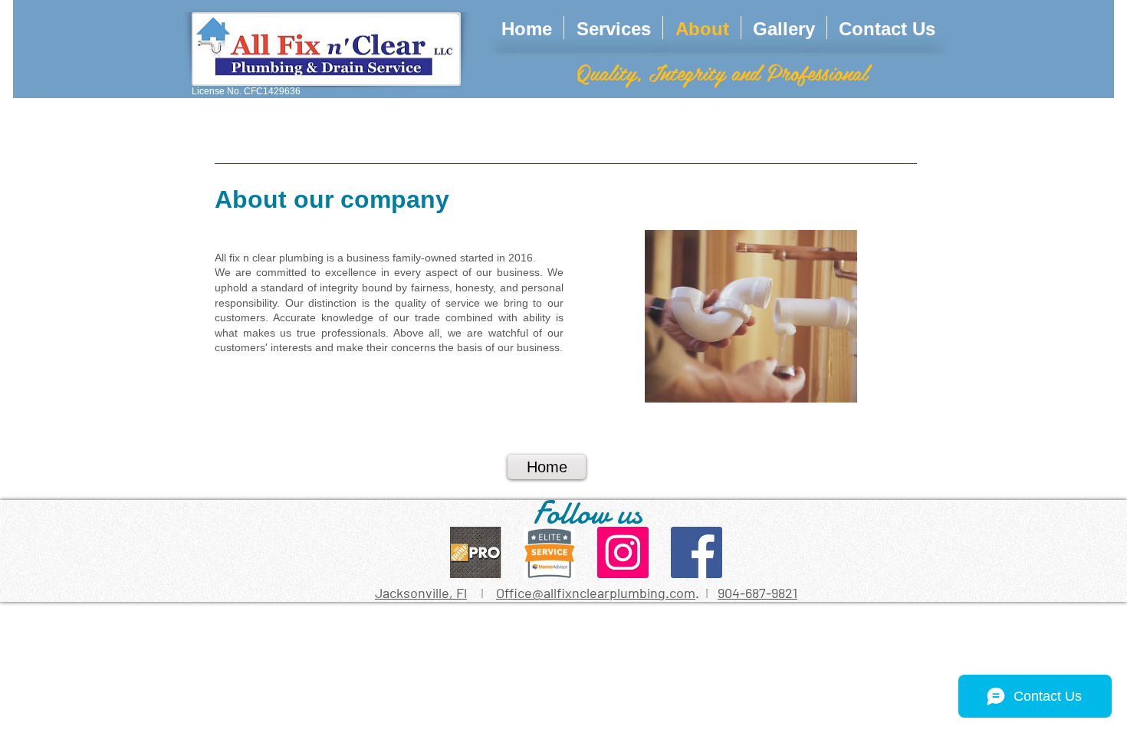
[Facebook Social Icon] (696, 552)
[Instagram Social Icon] (623, 552)
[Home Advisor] (549, 552)
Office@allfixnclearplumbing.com (595, 592)
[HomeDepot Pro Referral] (475, 552)
